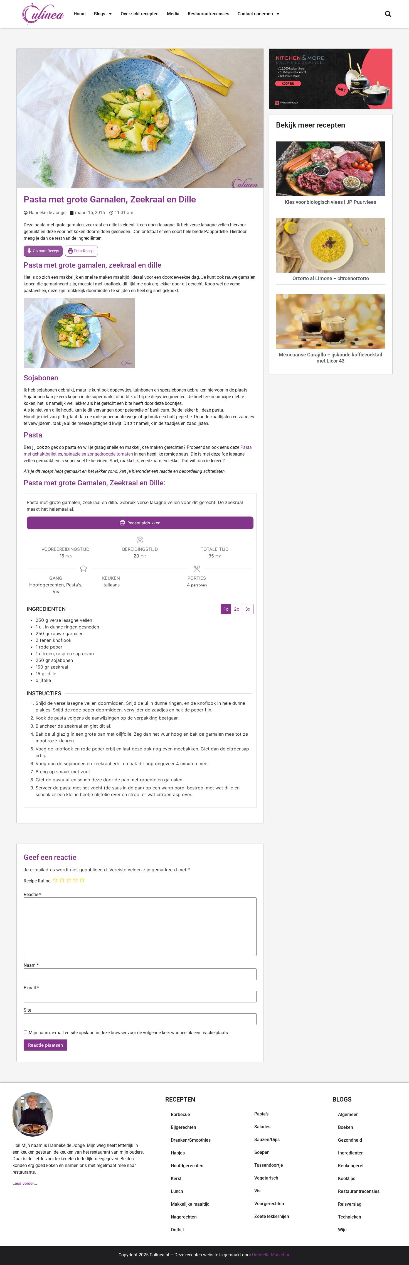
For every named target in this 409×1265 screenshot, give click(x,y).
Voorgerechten (269, 1203)
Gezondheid (350, 1140)
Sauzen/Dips (267, 1139)
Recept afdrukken (143, 522)
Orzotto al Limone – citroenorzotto (330, 278)
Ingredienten (351, 1153)
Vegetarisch (266, 1178)
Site (27, 1010)
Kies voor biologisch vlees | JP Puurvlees (330, 202)
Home (80, 13)
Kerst (176, 1178)
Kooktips (346, 1178)
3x (247, 609)
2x (236, 609)
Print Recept (84, 251)
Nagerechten (184, 1217)
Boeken (345, 1127)
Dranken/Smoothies (191, 1140)
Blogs (99, 13)
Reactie (32, 894)
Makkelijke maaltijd (190, 1204)
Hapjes (178, 1153)
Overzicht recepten (140, 13)
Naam (31, 965)
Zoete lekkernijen (271, 1216)
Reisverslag (349, 1204)
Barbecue (180, 1114)
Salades (262, 1126)
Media (173, 13)
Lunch (177, 1191)
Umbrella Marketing (271, 1254)
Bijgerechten (183, 1127)
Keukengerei (350, 1165)
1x (226, 609)
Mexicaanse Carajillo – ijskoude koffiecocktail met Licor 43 (330, 358)
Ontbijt (177, 1229)
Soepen (262, 1152)
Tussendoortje (268, 1165)
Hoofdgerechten (187, 1165)
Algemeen (348, 1114)
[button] (388, 14)
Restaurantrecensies (208, 13)
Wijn (342, 1229)
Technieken (349, 1217)
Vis (257, 1190)
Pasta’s (261, 1114)
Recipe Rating (37, 881)
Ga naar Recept (46, 251)
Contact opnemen (255, 13)
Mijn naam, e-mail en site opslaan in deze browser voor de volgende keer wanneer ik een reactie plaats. (129, 1033)
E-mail (31, 988)
